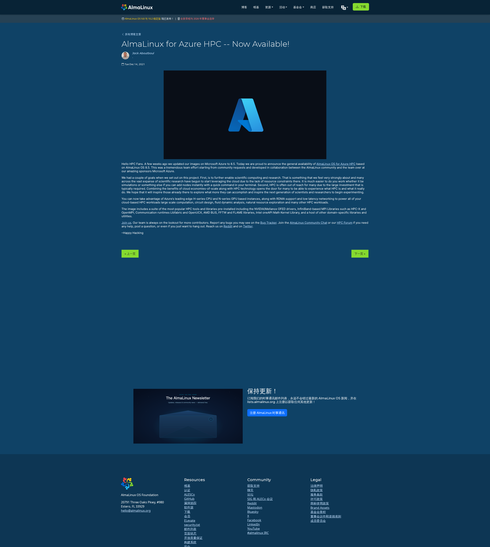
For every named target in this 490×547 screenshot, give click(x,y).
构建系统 (190, 542)
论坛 (250, 494)
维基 (256, 7)
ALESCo (189, 494)
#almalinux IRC (258, 533)
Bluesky (252, 512)
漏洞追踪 (190, 503)
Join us (126, 222)
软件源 (188, 507)
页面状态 (190, 533)
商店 (313, 7)
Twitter (247, 226)
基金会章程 (318, 512)
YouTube (253, 529)
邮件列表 (190, 529)
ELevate (189, 520)
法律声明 (316, 486)
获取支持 (328, 7)
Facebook (254, 520)
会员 (187, 516)
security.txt (192, 525)
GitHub (189, 499)
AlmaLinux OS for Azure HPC (335, 164)
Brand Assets (319, 508)
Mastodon (254, 507)
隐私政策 (316, 490)
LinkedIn (253, 524)
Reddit (228, 226)
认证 (187, 490)
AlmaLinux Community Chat (308, 222)
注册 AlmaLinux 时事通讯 (267, 413)
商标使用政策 (319, 503)
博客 (244, 7)
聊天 (250, 490)
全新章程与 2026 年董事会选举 (197, 18)
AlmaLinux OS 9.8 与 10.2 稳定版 (143, 18)
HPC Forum (344, 222)
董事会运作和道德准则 (325, 516)
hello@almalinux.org (136, 511)
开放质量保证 (193, 538)
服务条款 (316, 494)
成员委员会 (318, 521)
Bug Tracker (268, 222)
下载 (362, 6)
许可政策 (316, 499)
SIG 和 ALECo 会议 (260, 499)
